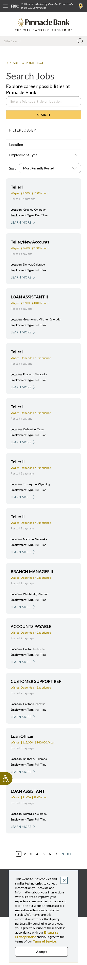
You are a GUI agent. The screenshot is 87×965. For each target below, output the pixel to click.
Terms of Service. (44, 941)
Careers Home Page (27, 62)
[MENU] (5, 6)
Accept (41, 951)
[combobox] (38, 41)
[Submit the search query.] (43, 114)
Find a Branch (81, 6)
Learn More (21, 222)
